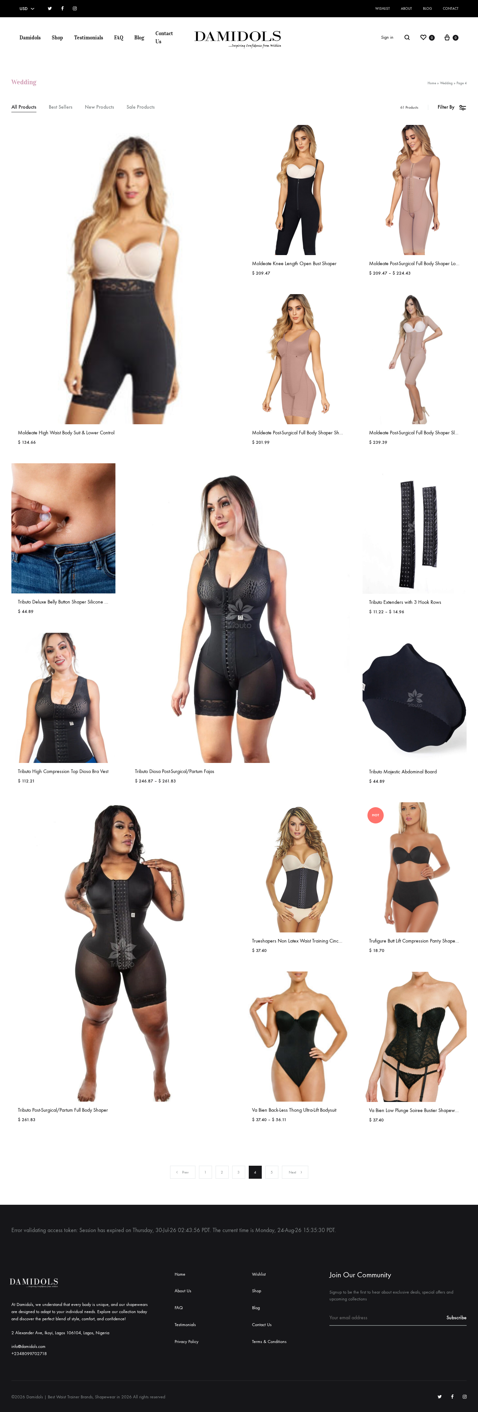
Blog (427, 9)
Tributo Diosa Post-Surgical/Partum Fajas (174, 771)
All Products (23, 107)
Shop (57, 37)
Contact (450, 9)
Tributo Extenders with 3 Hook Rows (405, 602)
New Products (99, 107)
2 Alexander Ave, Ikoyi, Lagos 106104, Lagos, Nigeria (60, 1333)
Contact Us (164, 37)
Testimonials (88, 37)
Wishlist (382, 9)
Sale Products (140, 107)
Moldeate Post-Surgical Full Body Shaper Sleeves (418, 432)
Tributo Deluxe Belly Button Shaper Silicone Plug (65, 602)
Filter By (446, 107)
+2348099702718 (29, 1353)
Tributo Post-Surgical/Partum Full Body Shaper (63, 1110)
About (406, 9)
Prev (185, 1172)
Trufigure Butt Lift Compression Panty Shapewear (417, 941)
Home (432, 83)
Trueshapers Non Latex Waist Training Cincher (298, 941)
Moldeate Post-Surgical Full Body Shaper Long (415, 263)
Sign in (387, 37)
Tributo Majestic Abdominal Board (403, 771)
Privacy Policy (186, 1341)
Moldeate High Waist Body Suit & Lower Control (66, 432)
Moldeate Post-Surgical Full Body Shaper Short (298, 432)
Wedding (446, 83)
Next (292, 1172)
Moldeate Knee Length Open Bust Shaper (294, 263)
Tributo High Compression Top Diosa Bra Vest (63, 771)
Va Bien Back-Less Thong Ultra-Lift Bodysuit (294, 1110)
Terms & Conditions (269, 1341)
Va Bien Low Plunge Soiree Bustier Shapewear (415, 1110)
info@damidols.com (28, 1346)
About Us (183, 1291)
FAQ (118, 37)
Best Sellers (61, 107)
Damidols (30, 37)
